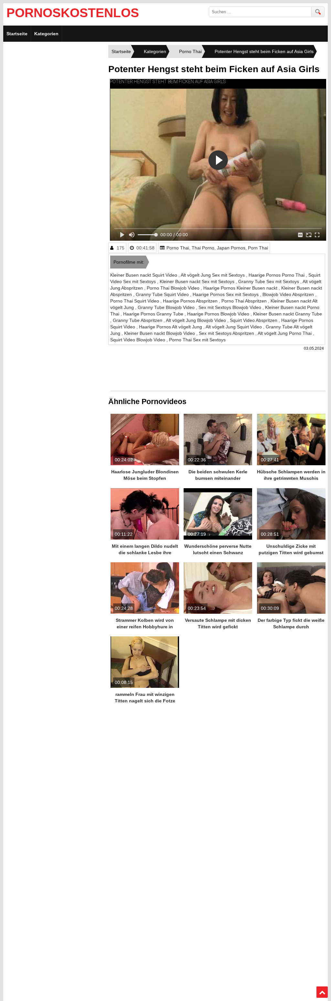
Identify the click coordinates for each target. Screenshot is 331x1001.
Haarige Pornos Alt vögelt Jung (171, 326)
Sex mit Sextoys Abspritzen (227, 333)
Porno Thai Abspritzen (244, 300)
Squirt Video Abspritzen (254, 320)
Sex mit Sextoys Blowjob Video (230, 307)
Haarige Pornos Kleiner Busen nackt (241, 288)
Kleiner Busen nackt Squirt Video (144, 275)
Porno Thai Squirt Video (135, 300)
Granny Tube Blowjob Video (167, 307)
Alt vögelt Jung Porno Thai (285, 333)
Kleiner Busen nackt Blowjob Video (160, 333)
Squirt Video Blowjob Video (138, 339)
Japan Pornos (231, 247)
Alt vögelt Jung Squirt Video (234, 326)
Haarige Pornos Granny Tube (154, 313)
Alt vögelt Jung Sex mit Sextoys (213, 275)
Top (322, 992)
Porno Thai (177, 247)
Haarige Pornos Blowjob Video (219, 313)
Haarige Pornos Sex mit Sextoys (226, 294)
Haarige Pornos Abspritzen (191, 300)
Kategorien (46, 33)
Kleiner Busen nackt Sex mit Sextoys (198, 281)
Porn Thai (258, 247)
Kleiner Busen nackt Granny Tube (287, 313)
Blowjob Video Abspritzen (288, 294)
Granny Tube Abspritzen (138, 320)
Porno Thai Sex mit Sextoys (197, 339)
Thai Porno (203, 247)
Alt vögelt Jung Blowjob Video (196, 320)
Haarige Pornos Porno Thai (277, 275)
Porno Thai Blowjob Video (174, 288)
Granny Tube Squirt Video (163, 294)
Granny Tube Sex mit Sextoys (269, 281)
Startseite (16, 33)
